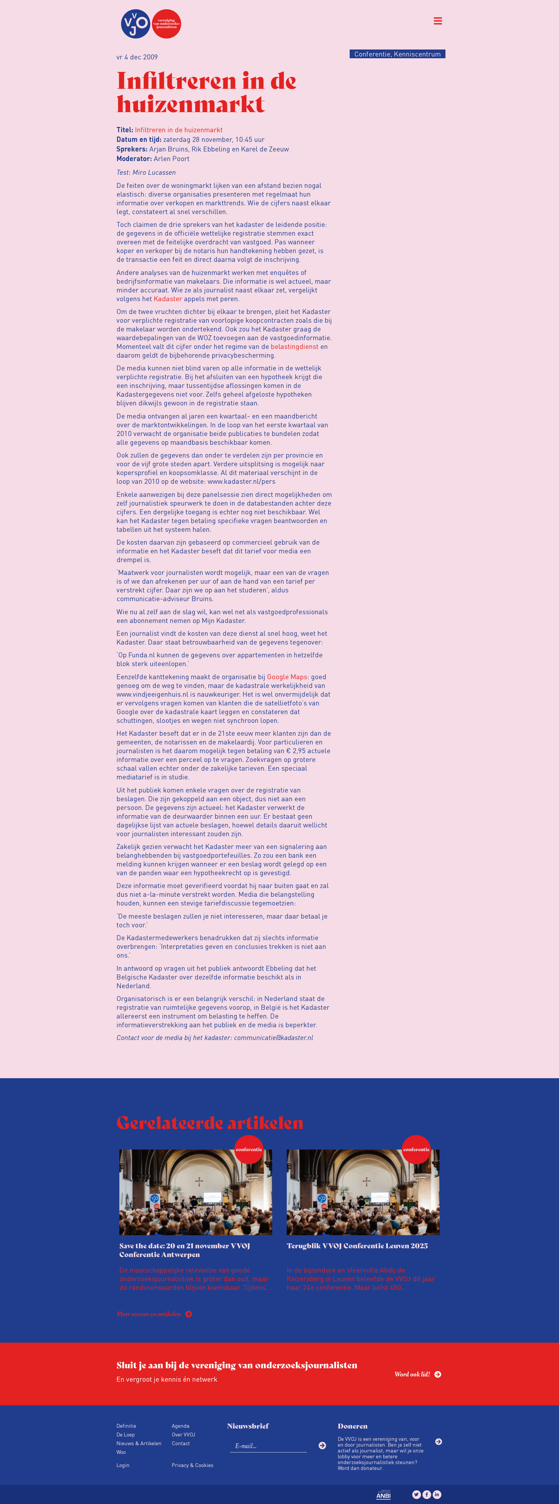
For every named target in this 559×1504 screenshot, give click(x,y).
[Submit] (322, 1445)
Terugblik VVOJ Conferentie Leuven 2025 (357, 1245)
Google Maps (287, 676)
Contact (181, 1443)
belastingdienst (295, 346)
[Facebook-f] (426, 1494)
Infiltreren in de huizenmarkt (179, 129)
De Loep (125, 1434)
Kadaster (168, 298)
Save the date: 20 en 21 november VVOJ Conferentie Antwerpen (184, 1249)
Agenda (181, 1425)
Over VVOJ (183, 1434)
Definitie (126, 1425)
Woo (121, 1451)
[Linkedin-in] (437, 1494)
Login (123, 1464)
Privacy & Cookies (192, 1464)
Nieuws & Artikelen (139, 1443)
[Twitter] (416, 1494)
